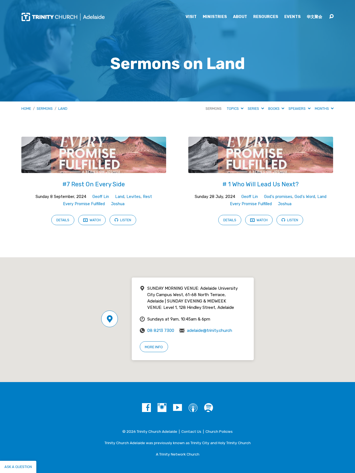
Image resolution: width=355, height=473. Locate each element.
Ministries (215, 17)
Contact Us (191, 431)
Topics (233, 108)
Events (292, 17)
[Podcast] (193, 407)
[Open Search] (331, 16)
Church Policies (219, 431)
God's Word (305, 196)
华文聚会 (314, 17)
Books (274, 108)
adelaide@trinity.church (209, 330)
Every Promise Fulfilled (84, 204)
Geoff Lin (100, 196)
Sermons (45, 108)
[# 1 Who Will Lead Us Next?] (260, 168)
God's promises (278, 196)
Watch (95, 220)
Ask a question (18, 467)
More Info (154, 347)
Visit (191, 17)
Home (26, 108)
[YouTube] (177, 407)
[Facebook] (146, 407)
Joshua (118, 204)
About (240, 17)
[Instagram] (162, 407)
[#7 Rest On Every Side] (93, 168)
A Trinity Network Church (177, 454)
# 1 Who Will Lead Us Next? (260, 184)
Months (322, 108)
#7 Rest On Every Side (93, 184)
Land (62, 108)
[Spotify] (208, 407)
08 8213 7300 (160, 330)
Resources (265, 17)
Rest (147, 196)
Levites (133, 196)
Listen (125, 220)
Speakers (297, 108)
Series (254, 108)
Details (62, 220)
